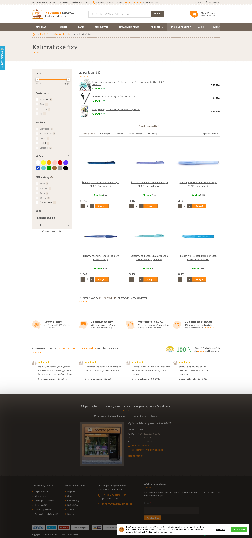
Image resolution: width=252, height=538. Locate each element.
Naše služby (72, 505)
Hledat (157, 13)
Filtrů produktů (108, 297)
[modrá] (38, 168)
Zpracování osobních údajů (46, 514)
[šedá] (60, 168)
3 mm (44, 193)
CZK (197, 2)
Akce (43, 104)
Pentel (44, 143)
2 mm (44, 183)
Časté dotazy (73, 500)
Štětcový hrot (47, 202)
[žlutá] (43, 162)
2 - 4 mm (45, 188)
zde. (171, 532)
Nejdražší (119, 134)
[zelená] (49, 168)
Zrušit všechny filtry (53, 231)
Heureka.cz (209, 328)
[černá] (65, 168)
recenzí (201, 351)
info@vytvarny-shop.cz (117, 503)
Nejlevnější (105, 134)
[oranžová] (49, 162)
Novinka (45, 109)
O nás (69, 496)
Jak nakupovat (41, 496)
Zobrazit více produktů (148, 126)
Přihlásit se (152, 517)
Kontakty (64, 2)
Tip (42, 113)
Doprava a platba (39, 2)
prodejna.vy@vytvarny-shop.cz (147, 450)
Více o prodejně (136, 456)
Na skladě (45, 99)
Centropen (46, 129)
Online (44, 138)
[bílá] (38, 162)
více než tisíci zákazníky (77, 348)
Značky (70, 509)
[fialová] (65, 162)
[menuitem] (43, 27)
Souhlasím (240, 530)
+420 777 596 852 (141, 445)
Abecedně (152, 134)
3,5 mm (44, 198)
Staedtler (45, 148)
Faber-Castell (47, 133)
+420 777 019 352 (114, 495)
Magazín (53, 2)
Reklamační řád (41, 505)
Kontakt (70, 514)
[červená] (60, 162)
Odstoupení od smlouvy (45, 500)
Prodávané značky (79, 2)
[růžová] (54, 162)
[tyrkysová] (43, 168)
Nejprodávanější (136, 134)
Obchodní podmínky (43, 509)
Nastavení (220, 529)
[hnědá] (54, 168)
